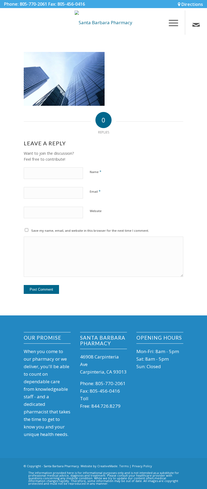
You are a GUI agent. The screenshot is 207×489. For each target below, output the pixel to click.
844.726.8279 (105, 406)
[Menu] (170, 22)
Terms (124, 466)
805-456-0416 (105, 391)
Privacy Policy (142, 466)
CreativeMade (107, 466)
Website (96, 211)
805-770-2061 (110, 383)
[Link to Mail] (196, 25)
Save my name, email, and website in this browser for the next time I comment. (90, 230)
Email (95, 191)
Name (95, 171)
